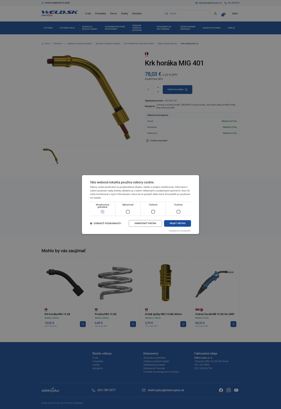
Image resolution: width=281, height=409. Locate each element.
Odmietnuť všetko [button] (145, 223)
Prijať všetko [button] (177, 223)
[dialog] (140, 204)
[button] (105, 223)
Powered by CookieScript (180, 231)
